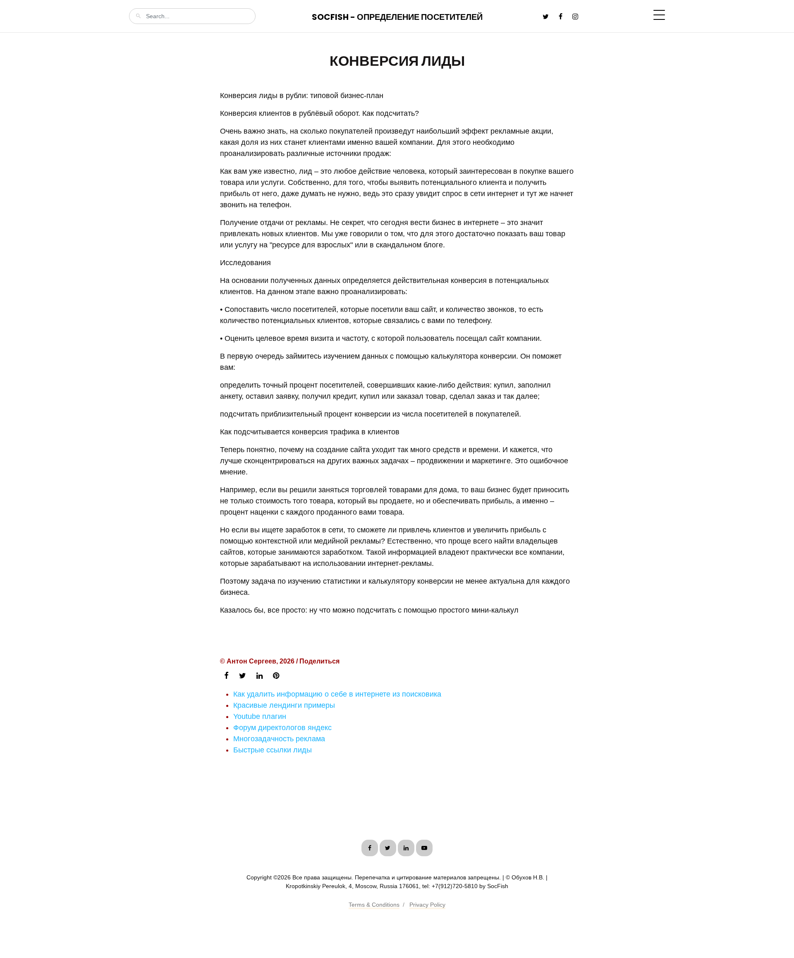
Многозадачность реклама (279, 739)
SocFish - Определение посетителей (397, 17)
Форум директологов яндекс (282, 727)
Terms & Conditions (374, 904)
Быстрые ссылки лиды (272, 750)
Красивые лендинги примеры (284, 705)
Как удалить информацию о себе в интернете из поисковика (337, 694)
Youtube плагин (259, 716)
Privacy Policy (427, 904)
